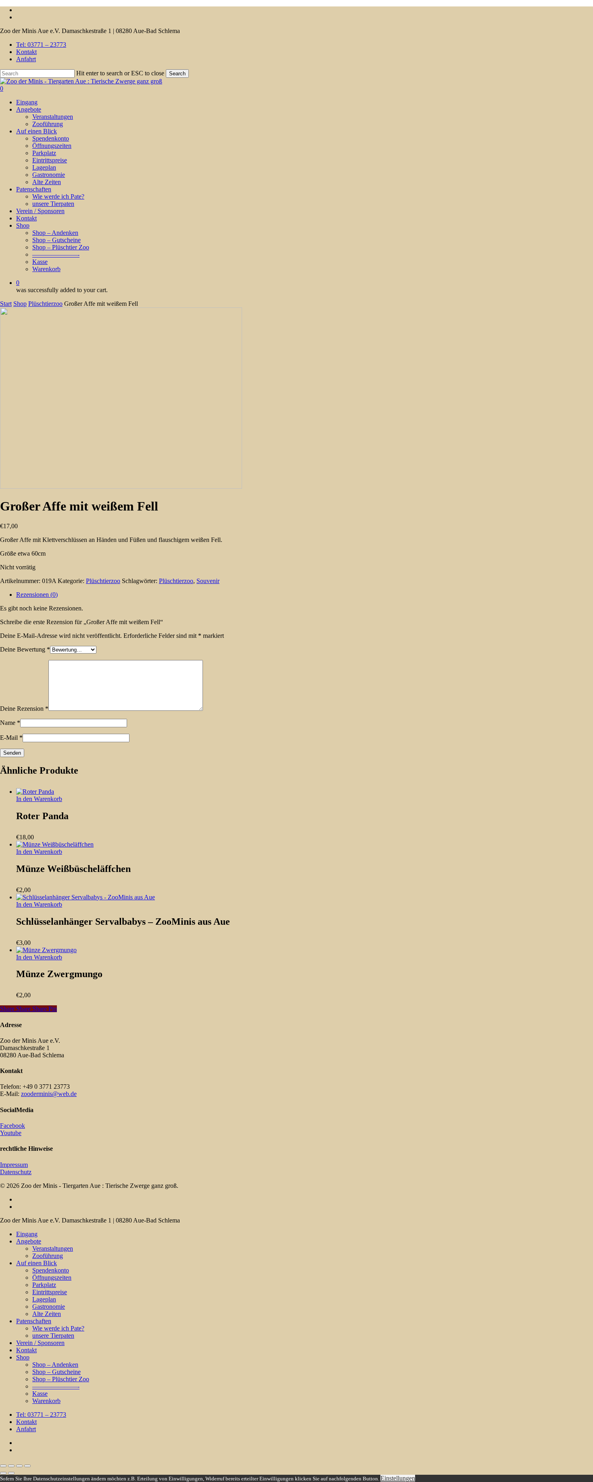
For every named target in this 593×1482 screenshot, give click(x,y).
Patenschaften (33, 1321)
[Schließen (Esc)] (27, 1466)
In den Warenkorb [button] (39, 798)
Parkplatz (44, 1284)
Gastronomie (48, 1306)
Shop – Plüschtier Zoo (60, 1379)
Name (10, 722)
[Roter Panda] (35, 791)
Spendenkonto (50, 1270)
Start (6, 303)
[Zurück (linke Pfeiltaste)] (3, 1473)
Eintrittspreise (49, 1292)
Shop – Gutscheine (56, 1371)
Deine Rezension (24, 708)
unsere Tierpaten (53, 1335)
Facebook (12, 1125)
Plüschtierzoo (45, 303)
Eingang (27, 1234)
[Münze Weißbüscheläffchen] (55, 844)
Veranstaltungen (52, 1248)
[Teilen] (19, 1466)
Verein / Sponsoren (40, 1342)
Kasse (40, 1393)
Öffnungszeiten (51, 1277)
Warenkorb (46, 1400)
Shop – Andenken (55, 1364)
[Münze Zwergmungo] (46, 949)
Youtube (10, 1132)
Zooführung (47, 1255)
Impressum (14, 1164)
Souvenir (207, 580)
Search (177, 74)
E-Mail (11, 737)
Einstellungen (397, 1478)
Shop (20, 303)
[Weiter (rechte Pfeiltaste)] (11, 1473)
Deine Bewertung (25, 649)
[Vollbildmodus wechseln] (11, 1466)
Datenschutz (15, 1172)
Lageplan (44, 1299)
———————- (55, 1386)
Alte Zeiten (46, 1313)
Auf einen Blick (36, 1263)
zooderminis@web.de (49, 1093)
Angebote (28, 1241)
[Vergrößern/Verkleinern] (3, 1466)
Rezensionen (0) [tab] (37, 594)
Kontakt (26, 1350)
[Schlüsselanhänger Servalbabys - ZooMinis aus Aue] (85, 897)
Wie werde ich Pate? (58, 1328)
